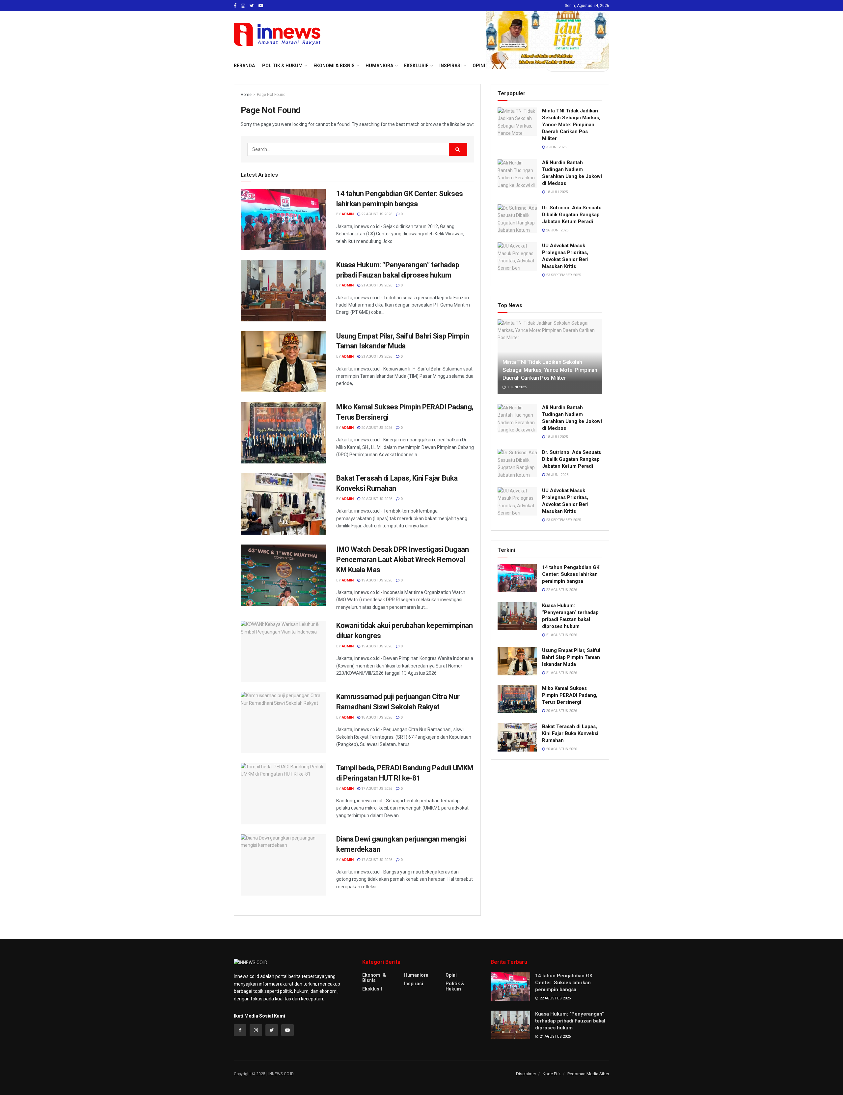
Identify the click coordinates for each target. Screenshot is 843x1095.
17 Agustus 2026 (376, 788)
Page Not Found (271, 94)
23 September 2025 (563, 275)
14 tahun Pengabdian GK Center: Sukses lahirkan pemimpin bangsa (570, 574)
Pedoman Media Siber (588, 1073)
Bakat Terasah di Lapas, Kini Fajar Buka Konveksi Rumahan (570, 733)
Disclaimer (526, 1073)
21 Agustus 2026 (376, 285)
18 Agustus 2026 (376, 717)
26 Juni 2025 (556, 230)
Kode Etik (552, 1073)
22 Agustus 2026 (376, 214)
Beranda (244, 65)
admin (348, 214)
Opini (451, 975)
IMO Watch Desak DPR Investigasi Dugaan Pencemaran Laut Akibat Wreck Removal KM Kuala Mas (402, 559)
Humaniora (416, 975)
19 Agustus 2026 (376, 580)
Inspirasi (413, 983)
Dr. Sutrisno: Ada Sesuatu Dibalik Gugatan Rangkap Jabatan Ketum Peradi (572, 214)
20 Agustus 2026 (376, 428)
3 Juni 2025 (555, 147)
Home (246, 94)
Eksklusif (372, 988)
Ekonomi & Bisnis (374, 977)
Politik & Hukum (282, 65)
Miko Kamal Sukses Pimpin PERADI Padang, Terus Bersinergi (569, 695)
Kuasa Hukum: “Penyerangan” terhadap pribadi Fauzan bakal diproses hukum (570, 1021)
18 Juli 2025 (556, 192)
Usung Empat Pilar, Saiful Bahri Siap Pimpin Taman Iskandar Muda (571, 657)
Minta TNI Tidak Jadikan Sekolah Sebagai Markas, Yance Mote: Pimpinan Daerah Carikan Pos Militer (571, 124)
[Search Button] (458, 149)
